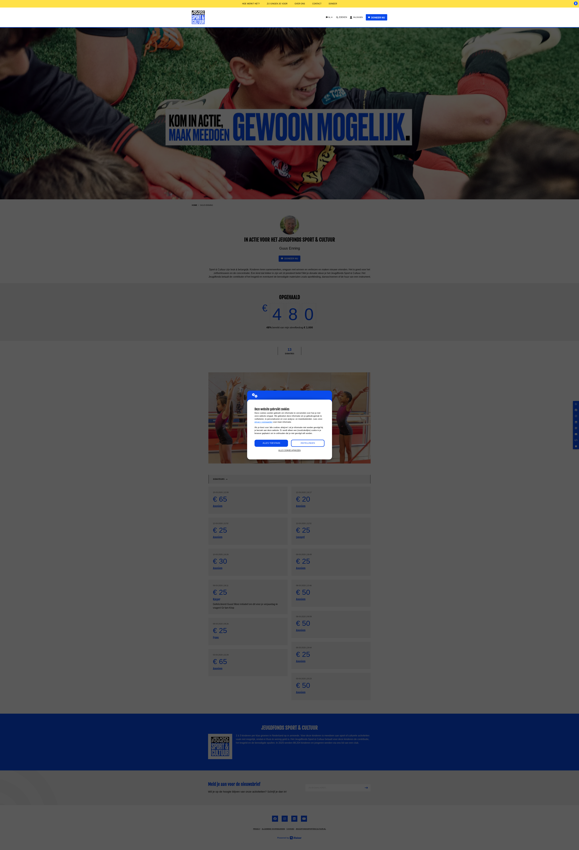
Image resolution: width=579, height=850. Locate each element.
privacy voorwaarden (263, 422)
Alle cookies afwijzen (289, 450)
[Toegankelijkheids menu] (575, 3)
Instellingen (308, 443)
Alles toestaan (271, 443)
